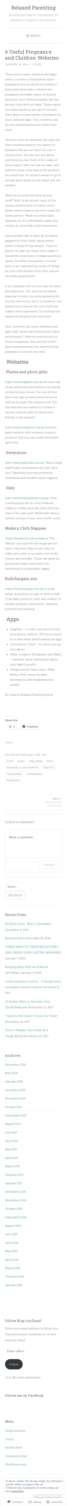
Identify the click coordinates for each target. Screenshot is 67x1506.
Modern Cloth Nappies (23, 767)
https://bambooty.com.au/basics (26, 538)
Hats (50, 761)
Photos (49, 767)
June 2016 (11, 1242)
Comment (49, 864)
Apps (10, 761)
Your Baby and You (33, 754)
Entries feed (13, 1447)
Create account (15, 1430)
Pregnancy (15, 774)
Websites (13, 780)
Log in (9, 1439)
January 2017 (13, 1183)
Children (35, 761)
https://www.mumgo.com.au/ (24, 589)
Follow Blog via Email (23, 1320)
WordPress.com (15, 1464)
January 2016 (14, 1285)
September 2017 (16, 1115)
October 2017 (13, 1107)
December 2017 (15, 1090)
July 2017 (11, 1132)
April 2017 (11, 1158)
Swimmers (35, 774)
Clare (37, 64)
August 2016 (13, 1225)
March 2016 (12, 1268)
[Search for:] (24, 886)
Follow (14, 1364)
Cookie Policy (17, 1491)
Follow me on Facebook (24, 1395)
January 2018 (14, 1081)
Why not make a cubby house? (53, 802)
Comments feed (16, 1456)
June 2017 (11, 1141)
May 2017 (11, 1149)
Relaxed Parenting (33, 7)
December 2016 (15, 1191)
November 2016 (15, 1200)
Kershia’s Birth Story (19, 938)
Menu (35, 36)
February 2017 (14, 1175)
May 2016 (11, 1251)
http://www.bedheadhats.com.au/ (27, 498)
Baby (21, 761)
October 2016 (14, 1208)
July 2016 (11, 1234)
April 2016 (11, 1259)
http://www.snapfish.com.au (24, 382)
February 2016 (14, 1276)
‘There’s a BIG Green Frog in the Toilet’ (31, 1016)
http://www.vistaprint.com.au (24, 427)
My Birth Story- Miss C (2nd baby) (28, 924)
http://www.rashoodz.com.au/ (25, 462)
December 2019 (15, 1064)
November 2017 (15, 1098)
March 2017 (12, 1166)
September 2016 (16, 1217)
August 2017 (13, 1124)
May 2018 (11, 1073)
